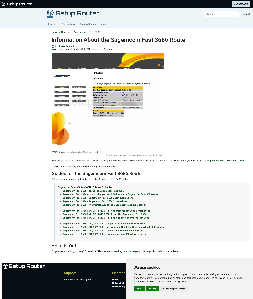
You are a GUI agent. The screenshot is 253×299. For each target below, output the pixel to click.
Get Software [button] (241, 3)
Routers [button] (53, 24)
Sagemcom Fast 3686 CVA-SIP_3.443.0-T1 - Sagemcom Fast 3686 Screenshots (106, 210)
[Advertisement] (25, 72)
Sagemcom (80, 32)
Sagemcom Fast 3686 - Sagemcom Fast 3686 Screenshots (94, 201)
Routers (45, 3)
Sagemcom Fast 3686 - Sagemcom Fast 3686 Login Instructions (97, 198)
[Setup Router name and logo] (17, 3)
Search (246, 14)
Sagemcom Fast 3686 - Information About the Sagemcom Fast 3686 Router (104, 205)
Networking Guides (122, 286)
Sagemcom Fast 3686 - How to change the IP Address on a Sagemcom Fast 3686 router (110, 194)
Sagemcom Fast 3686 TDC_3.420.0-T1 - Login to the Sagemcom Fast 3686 (103, 223)
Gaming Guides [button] (87, 24)
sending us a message (126, 251)
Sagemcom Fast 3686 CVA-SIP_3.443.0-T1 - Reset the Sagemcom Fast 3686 (104, 214)
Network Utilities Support (78, 279)
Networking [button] (68, 24)
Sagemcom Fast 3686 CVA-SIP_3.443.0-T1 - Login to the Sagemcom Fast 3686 (105, 217)
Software (73, 3)
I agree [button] (139, 288)
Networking (59, 3)
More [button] (103, 24)
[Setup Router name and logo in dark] (73, 14)
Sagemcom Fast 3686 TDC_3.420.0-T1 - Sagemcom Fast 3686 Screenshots (104, 234)
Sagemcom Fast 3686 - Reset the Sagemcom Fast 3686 (93, 190)
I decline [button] (152, 288)
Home (55, 32)
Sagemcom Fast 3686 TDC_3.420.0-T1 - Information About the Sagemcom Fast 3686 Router (113, 227)
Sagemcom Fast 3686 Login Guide (225, 160)
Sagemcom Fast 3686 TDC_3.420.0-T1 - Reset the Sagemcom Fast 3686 (102, 230)
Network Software (122, 283)
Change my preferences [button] (173, 288)
